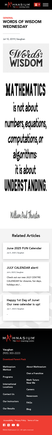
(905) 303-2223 (11, 353)
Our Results (9, 409)
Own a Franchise (34, 373)
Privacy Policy (20, 420)
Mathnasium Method (9, 368)
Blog (28, 409)
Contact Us (8, 394)
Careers (30, 389)
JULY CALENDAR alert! (22, 268)
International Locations (9, 385)
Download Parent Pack (14, 359)
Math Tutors (32, 381)
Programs (8, 377)
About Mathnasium (36, 367)
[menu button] (37, 5)
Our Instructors (11, 401)
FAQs (29, 403)
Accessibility (8, 420)
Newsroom (32, 396)
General (8, 18)
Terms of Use (32, 420)
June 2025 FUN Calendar (24, 248)
